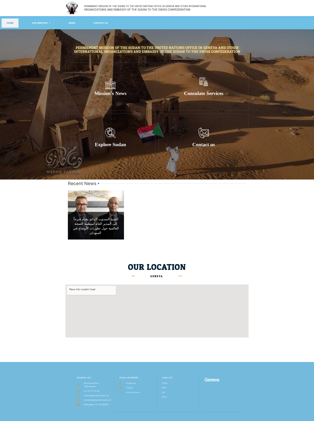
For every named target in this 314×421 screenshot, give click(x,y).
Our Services (39, 23)
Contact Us (101, 23)
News (72, 23)
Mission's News (110, 93)
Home (10, 23)
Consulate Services (203, 93)
